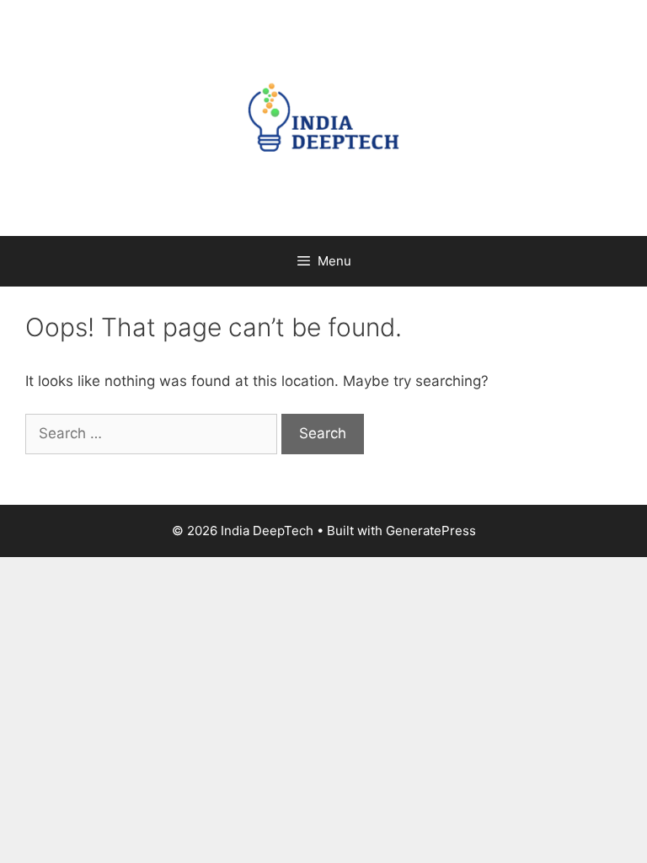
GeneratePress (431, 531)
